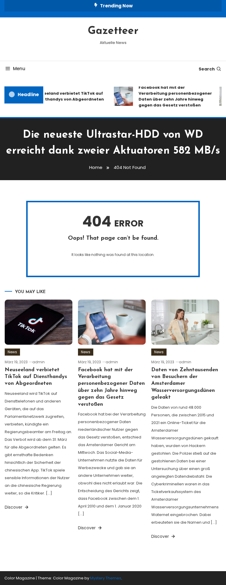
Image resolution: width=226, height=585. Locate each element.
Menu (19, 68)
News (12, 351)
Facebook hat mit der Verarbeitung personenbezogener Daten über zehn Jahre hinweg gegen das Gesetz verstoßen (173, 96)
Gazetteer (113, 31)
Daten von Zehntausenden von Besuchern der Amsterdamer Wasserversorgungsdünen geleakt (184, 383)
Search (207, 69)
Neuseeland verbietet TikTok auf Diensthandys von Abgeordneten (66, 96)
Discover (14, 507)
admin (38, 361)
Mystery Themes (105, 578)
